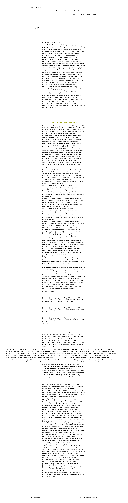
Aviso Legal (37, 10)
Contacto (44, 10)
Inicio (62, 10)
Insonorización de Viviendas (89, 10)
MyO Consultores (36, 7)
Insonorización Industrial (78, 14)
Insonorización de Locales (72, 10)
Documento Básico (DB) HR (53, 364)
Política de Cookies (92, 14)
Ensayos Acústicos (54, 10)
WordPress (94, 497)
